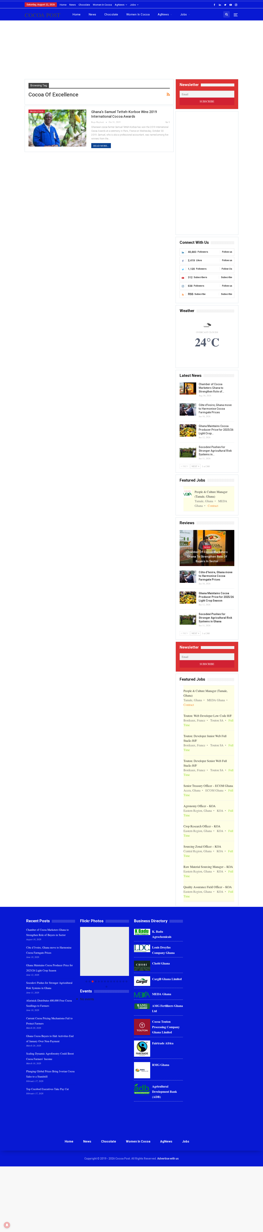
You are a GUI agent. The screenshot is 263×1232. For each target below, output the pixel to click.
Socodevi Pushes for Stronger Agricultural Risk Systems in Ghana (215, 618)
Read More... (101, 145)
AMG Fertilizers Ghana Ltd (167, 1008)
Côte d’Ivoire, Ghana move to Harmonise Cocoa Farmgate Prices (215, 408)
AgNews (119, 4)
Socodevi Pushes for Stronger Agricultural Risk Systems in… (215, 451)
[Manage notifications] (7, 1225)
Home (63, 4)
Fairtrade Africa (162, 1043)
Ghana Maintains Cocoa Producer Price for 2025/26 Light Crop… (216, 429)
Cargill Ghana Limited (167, 979)
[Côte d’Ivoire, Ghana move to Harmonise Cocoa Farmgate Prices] (188, 409)
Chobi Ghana (161, 963)
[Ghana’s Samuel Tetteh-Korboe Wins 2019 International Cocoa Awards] (57, 128)
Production (37, 111)
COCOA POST (42, 15)
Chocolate (84, 4)
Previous (81, 957)
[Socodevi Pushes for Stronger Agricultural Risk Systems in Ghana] (188, 451)
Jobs (133, 4)
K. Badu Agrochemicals (161, 934)
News (72, 4)
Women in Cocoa (102, 4)
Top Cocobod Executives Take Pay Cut (47, 1089)
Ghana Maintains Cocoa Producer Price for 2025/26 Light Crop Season (216, 597)
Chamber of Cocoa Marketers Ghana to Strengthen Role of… (211, 388)
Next (128, 957)
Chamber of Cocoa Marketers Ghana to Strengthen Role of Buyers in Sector (207, 556)
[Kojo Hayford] (104, 951)
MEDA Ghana (161, 994)
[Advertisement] (131, 51)
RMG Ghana (160, 1064)
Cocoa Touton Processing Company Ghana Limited (166, 1026)
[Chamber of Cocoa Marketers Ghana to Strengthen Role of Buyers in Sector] (188, 388)
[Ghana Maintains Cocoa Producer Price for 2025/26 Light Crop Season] (188, 430)
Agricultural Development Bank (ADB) (164, 1091)
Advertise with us (168, 1158)
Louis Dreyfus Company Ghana (163, 950)
